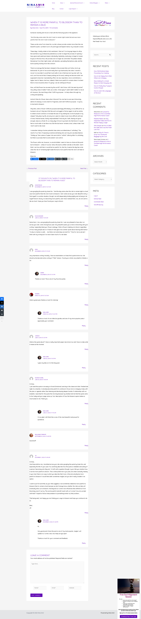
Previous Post (32, 168)
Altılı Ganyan (97, 125)
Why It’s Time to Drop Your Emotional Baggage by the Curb (101, 134)
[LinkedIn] (2, 306)
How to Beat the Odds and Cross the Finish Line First (103, 127)
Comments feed (98, 202)
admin (42, 272)
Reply (86, 206)
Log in (96, 196)
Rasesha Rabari (98, 119)
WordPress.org (98, 205)
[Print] (2, 314)
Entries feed (97, 199)
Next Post (84, 168)
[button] (64, 3)
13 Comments (54, 28)
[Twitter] (2, 303)
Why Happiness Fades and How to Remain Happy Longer (102, 120)
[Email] (2, 310)
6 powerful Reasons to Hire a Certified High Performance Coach (102, 114)
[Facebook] (2, 299)
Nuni (36, 249)
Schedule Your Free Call (128, 616)
